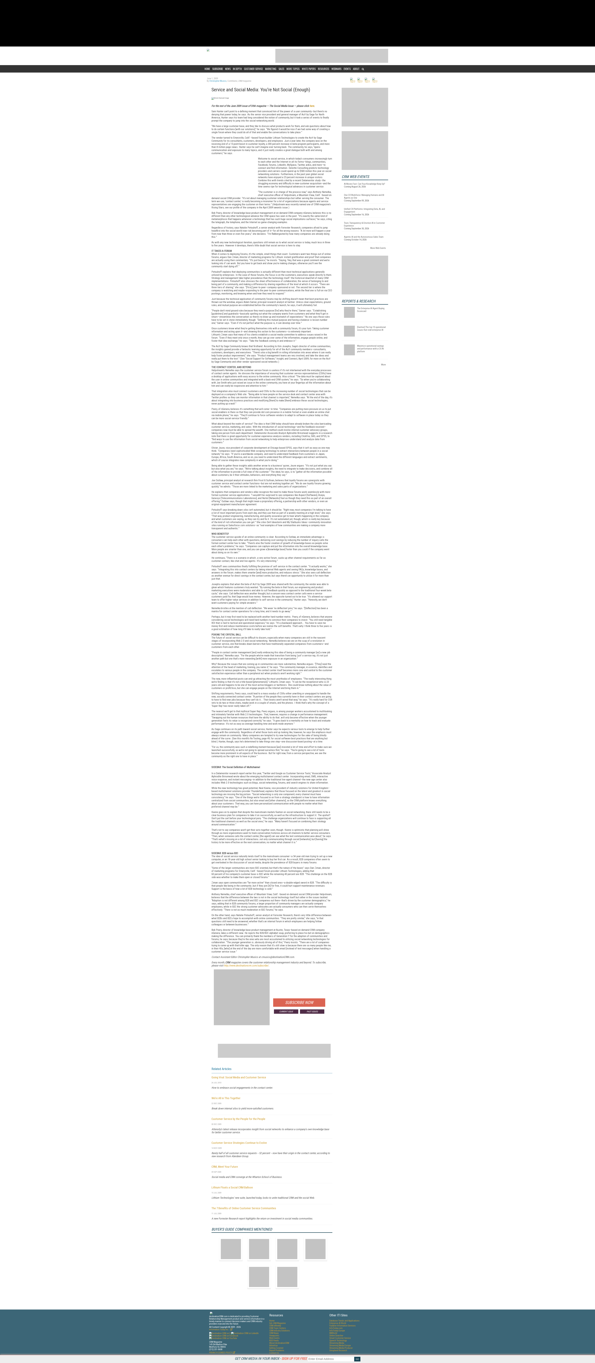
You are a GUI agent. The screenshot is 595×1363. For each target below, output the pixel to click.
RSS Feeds (274, 1340)
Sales (281, 69)
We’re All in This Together (226, 1098)
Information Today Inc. (219, 1329)
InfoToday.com (336, 1328)
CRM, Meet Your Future (225, 1166)
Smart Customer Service (340, 1338)
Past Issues (312, 1011)
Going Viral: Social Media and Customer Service (239, 1077)
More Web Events (378, 248)
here (312, 105)
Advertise (273, 1345)
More (383, 364)
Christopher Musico (218, 81)
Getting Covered (276, 1348)
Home (207, 69)
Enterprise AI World (337, 1323)
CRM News (274, 1333)
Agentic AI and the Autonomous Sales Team (363, 236)
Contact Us (274, 1353)
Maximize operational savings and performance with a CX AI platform (370, 348)
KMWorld (333, 1333)
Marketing (270, 69)
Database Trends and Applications (344, 1320)
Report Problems (276, 1350)
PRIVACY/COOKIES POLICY (220, 1352)
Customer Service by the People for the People (238, 1119)
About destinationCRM (279, 1343)
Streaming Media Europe (340, 1345)
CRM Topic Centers (277, 1328)
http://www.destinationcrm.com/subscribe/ (246, 965)
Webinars (336, 69)
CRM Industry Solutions (279, 1330)
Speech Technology (338, 1340)
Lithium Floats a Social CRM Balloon (232, 1187)
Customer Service (253, 69)
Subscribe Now (299, 1002)
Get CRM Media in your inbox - (271, 1359)
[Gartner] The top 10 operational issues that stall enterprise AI (371, 328)
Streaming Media (336, 1343)
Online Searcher (336, 1335)
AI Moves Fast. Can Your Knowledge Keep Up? (364, 183)
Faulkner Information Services (342, 1325)
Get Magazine (277, 1323)
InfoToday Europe (337, 1330)
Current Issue (286, 1011)
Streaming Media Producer (341, 1348)
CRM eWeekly (275, 1325)
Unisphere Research (338, 1350)
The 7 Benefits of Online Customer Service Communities (244, 1208)
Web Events (274, 1338)
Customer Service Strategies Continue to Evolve (239, 1143)
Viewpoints (274, 1335)
